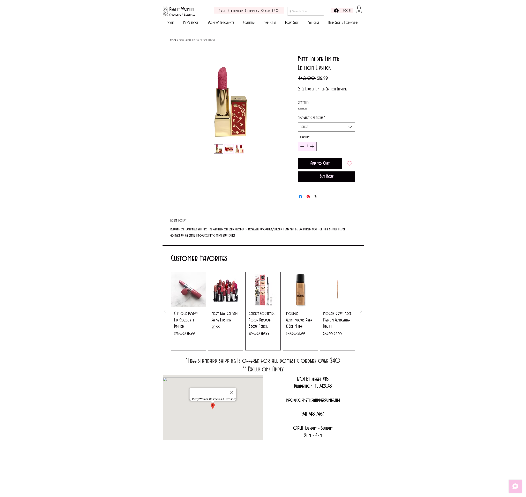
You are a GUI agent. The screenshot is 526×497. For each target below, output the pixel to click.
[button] (359, 9)
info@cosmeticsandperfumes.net (312, 400)
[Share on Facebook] (300, 196)
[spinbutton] (307, 146)
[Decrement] (301, 146)
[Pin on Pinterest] (308, 196)
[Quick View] (188, 289)
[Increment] (312, 146)
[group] (263, 311)
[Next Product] (361, 311)
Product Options (311, 118)
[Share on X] (316, 196)
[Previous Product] (164, 311)
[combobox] (326, 127)
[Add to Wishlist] (349, 163)
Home (173, 40)
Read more (302, 108)
